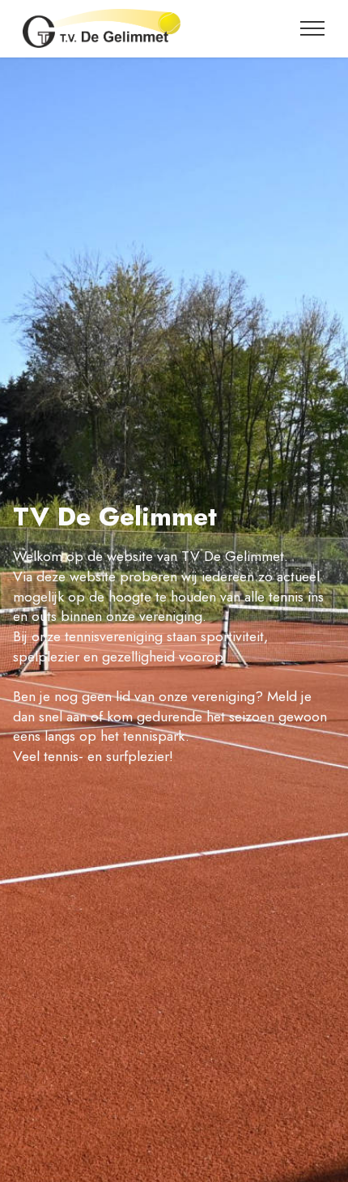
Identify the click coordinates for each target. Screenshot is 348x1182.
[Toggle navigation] (312, 28)
